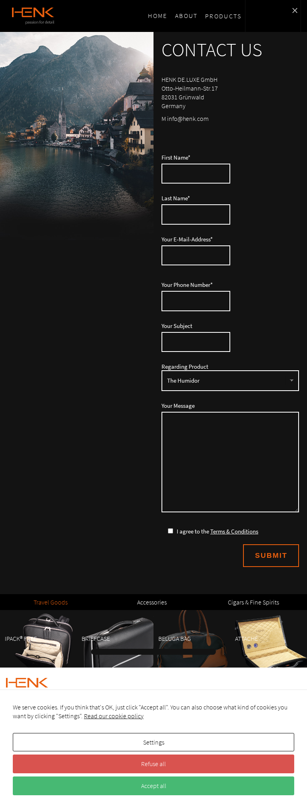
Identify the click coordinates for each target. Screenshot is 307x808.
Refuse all (153, 764)
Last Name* (175, 198)
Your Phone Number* (187, 284)
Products (223, 16)
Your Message (178, 405)
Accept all (153, 786)
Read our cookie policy (114, 716)
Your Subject (176, 326)
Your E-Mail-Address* (187, 239)
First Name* (175, 157)
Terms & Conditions (234, 531)
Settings (153, 742)
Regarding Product (184, 366)
